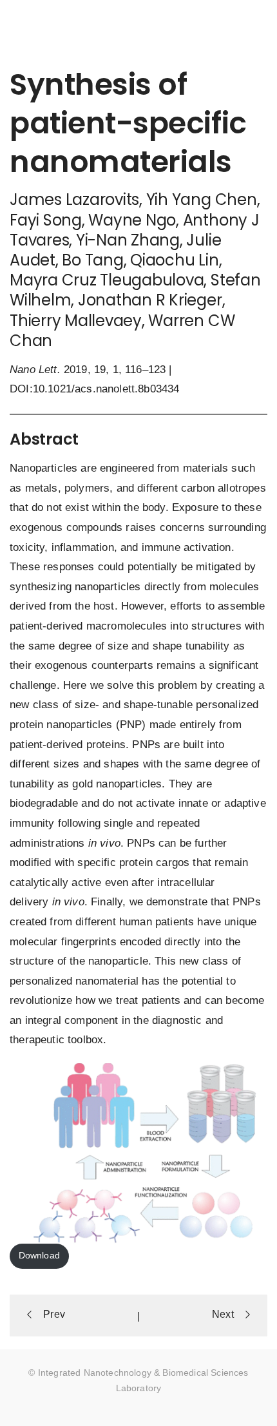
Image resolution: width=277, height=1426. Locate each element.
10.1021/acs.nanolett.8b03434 (106, 389)
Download (39, 1255)
